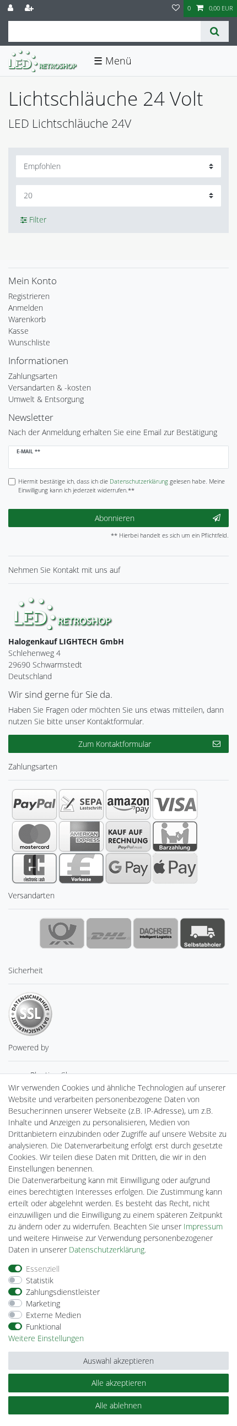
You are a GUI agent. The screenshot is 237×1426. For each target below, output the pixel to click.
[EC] (34, 868)
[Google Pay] (128, 868)
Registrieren (29, 296)
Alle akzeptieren (118, 1383)
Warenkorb (27, 319)
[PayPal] (34, 804)
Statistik (39, 1280)
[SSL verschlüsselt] (30, 1014)
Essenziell (43, 1269)
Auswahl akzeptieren (118, 1360)
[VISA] (175, 804)
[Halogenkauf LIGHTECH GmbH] (63, 613)
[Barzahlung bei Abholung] (175, 836)
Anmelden (25, 307)
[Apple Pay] (175, 868)
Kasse (18, 331)
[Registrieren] (30, 8)
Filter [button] (37, 219)
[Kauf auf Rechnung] (128, 836)
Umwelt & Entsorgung (46, 399)
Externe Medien (53, 1315)
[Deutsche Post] (62, 933)
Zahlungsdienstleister (63, 1292)
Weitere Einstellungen (46, 1338)
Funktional (43, 1326)
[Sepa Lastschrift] (81, 804)
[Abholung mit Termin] (202, 933)
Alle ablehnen (118, 1405)
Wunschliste (29, 342)
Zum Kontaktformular (114, 744)
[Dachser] (155, 933)
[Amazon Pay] (128, 804)
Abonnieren (114, 518)
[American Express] (81, 836)
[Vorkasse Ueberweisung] (81, 868)
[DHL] (108, 933)
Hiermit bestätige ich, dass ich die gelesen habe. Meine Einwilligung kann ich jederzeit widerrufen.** (121, 486)
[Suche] (215, 31)
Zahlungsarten (32, 376)
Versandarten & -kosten (49, 387)
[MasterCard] (34, 836)
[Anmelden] (11, 8)
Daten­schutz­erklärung (106, 1249)
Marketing (43, 1303)
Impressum (203, 1226)
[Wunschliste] (176, 8)
